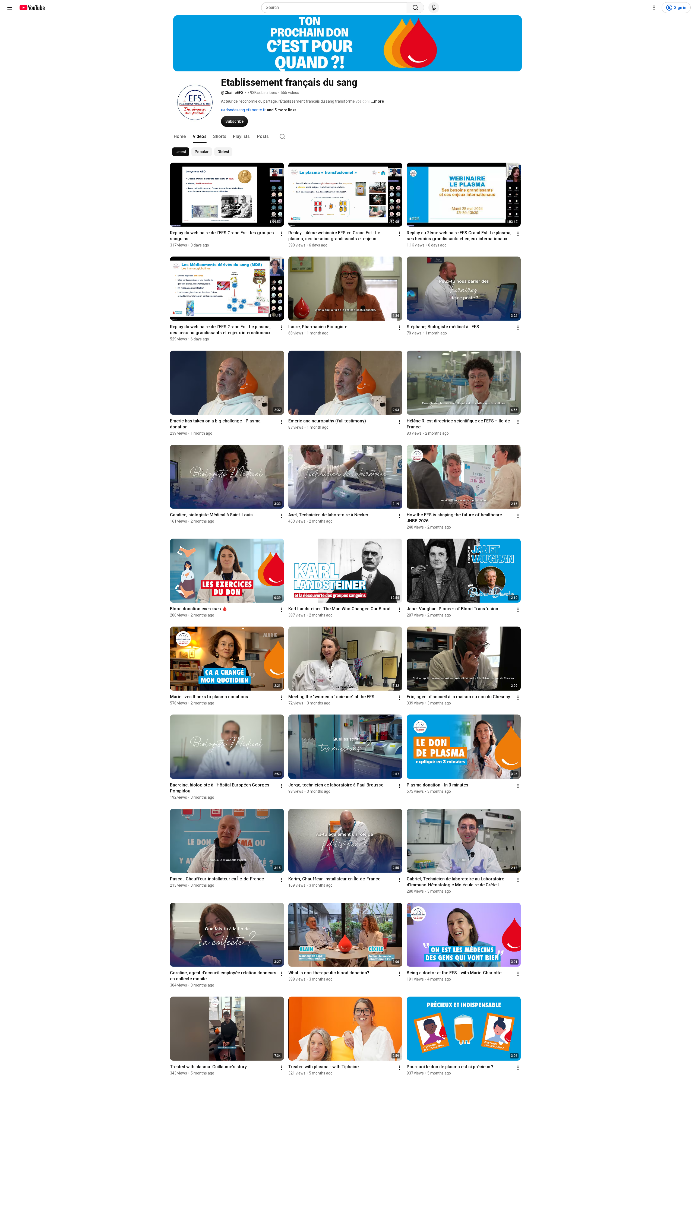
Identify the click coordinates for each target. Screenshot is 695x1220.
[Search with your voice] (433, 7)
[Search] (415, 7)
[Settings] (654, 7)
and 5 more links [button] (281, 110)
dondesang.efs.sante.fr (245, 110)
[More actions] (281, 233)
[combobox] (336, 7)
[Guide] (10, 7)
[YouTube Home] (32, 7)
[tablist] (347, 136)
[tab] (179, 136)
